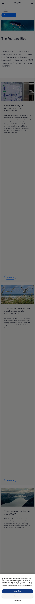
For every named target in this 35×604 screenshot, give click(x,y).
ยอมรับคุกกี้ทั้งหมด (17, 591)
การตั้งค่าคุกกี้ (17, 600)
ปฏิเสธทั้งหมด (17, 596)
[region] (17, 589)
